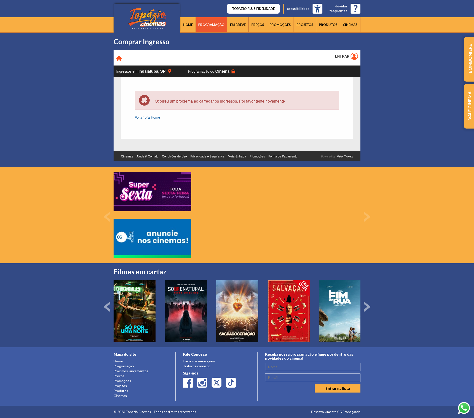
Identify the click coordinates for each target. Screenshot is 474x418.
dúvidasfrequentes (338, 8)
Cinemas (350, 25)
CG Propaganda (348, 412)
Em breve (238, 25)
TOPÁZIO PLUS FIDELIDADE (253, 9)
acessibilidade (298, 9)
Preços (257, 25)
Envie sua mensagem (199, 361)
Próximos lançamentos (131, 371)
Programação (211, 25)
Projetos (304, 25)
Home (188, 25)
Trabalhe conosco (196, 366)
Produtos (328, 25)
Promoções (280, 25)
